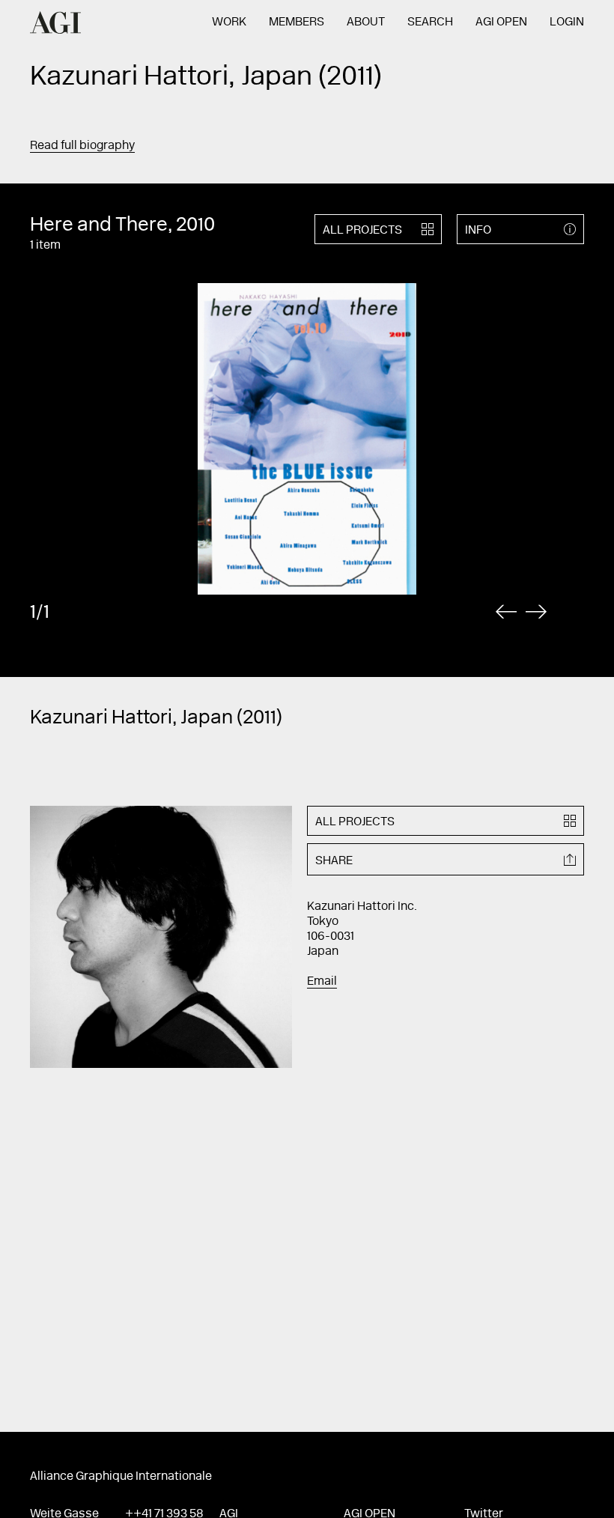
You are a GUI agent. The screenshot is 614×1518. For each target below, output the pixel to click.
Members (296, 22)
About (366, 22)
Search (430, 22)
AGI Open (501, 22)
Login (567, 22)
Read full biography (82, 146)
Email (322, 982)
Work (229, 22)
